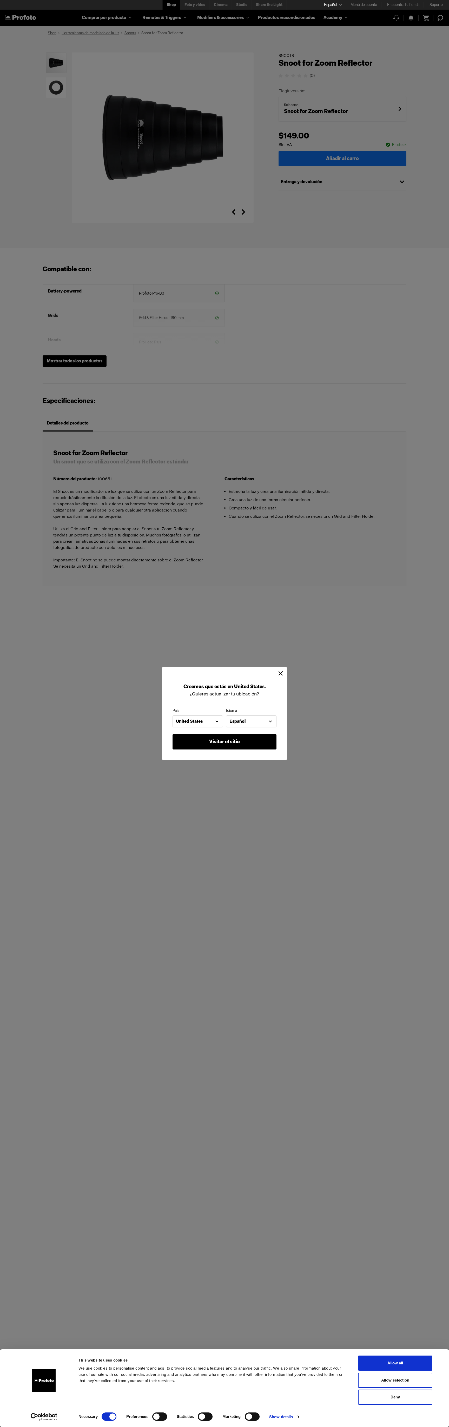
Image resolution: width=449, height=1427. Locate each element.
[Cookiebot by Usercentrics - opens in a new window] (44, 1417)
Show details (281, 1417)
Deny (395, 1397)
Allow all (395, 1363)
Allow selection (395, 1380)
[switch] (159, 1416)
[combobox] (198, 721)
